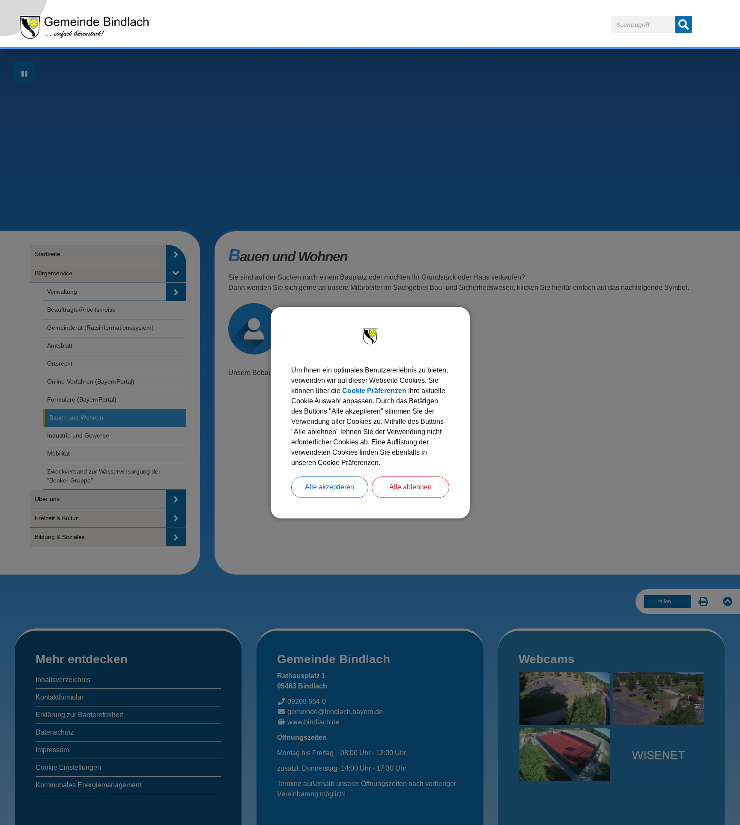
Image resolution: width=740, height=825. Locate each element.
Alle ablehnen (410, 487)
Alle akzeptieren (329, 487)
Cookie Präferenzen (374, 390)
